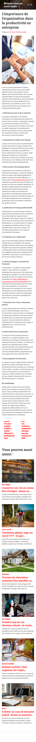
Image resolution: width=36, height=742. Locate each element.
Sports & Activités (8, 664)
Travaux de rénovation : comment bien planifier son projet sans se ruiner (17, 580)
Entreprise (5, 574)
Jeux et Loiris (6, 529)
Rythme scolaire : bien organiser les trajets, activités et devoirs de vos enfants (16, 671)
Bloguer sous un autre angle (13, 5)
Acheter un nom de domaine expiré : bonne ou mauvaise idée (18, 714)
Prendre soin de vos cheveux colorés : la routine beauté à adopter (17, 625)
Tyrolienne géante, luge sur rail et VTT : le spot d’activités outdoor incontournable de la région (17, 537)
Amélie (24, 32)
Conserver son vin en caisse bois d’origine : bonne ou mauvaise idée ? (18, 491)
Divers (4, 708)
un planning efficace (19, 180)
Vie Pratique (6, 485)
